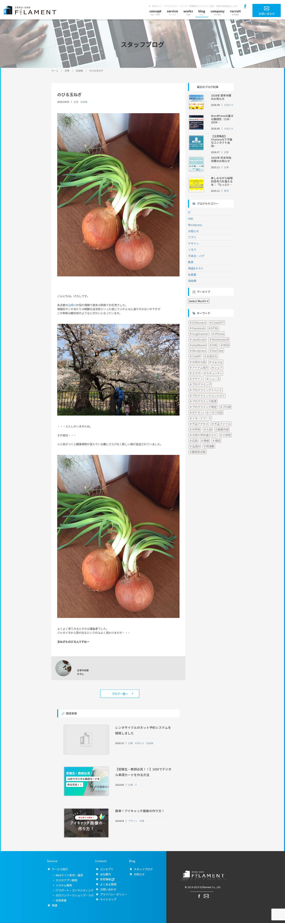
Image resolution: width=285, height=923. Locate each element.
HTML (214, 328)
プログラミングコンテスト (208, 396)
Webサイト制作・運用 (69, 875)
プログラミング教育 (204, 401)
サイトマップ (108, 899)
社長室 (192, 274)
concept (155, 12)
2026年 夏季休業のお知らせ (221, 97)
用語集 (210, 446)
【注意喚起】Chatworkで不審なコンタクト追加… (221, 141)
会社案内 (105, 874)
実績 (54, 905)
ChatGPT (218, 322)
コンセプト (107, 869)
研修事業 (61, 900)
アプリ (192, 237)
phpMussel (199, 345)
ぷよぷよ (217, 362)
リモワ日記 (216, 412)
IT (189, 212)
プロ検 (227, 407)
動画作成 (223, 429)
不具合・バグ (196, 256)
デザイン (193, 243)
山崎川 (72, 305)
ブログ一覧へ (120, 694)
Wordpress (195, 225)
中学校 (196, 429)
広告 (195, 441)
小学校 (227, 435)
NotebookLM (220, 339)
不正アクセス (200, 424)
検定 (217, 441)
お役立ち (211, 356)
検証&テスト (196, 268)
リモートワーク (201, 418)
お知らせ (193, 231)
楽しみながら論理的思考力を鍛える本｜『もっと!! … (222, 181)
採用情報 (105, 879)
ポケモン (197, 412)
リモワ (192, 250)
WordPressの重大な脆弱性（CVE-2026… (222, 119)
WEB (226, 345)
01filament (199, 322)
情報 (206, 441)
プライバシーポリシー (113, 894)
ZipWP (196, 356)
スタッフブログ (143, 869)
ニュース (214, 379)
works (188, 12)
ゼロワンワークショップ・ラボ (75, 895)
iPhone (219, 334)
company (218, 12)
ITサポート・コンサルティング (74, 890)
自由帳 (192, 281)
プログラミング (201, 384)
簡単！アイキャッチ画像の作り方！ (140, 810)
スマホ (196, 373)
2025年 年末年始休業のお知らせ (221, 159)
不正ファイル (222, 424)
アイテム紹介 (200, 367)
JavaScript (199, 339)
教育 (190, 262)
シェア (218, 367)
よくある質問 (108, 884)
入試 (209, 429)
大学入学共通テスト (204, 435)
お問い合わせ (108, 889)
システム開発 (64, 885)
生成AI (196, 446)
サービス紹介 (60, 869)
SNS (190, 219)
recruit (235, 12)
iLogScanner (200, 334)
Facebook (198, 328)
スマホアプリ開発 (66, 880)
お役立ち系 (199, 362)
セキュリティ (214, 373)
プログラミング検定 (204, 407)
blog (201, 12)
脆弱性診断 (199, 452)
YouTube (217, 351)
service (172, 12)
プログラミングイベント (207, 390)
